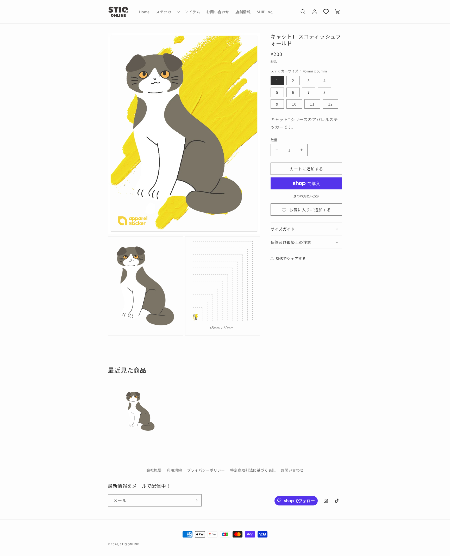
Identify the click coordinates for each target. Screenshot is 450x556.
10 (294, 104)
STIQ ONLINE (129, 544)
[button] (167, 11)
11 (312, 104)
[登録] (195, 500)
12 (330, 104)
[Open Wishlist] (326, 11)
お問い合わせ (292, 470)
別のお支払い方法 (306, 196)
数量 (274, 139)
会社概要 (153, 470)
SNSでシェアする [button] (291, 258)
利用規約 (174, 470)
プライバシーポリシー (206, 470)
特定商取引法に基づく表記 (253, 470)
